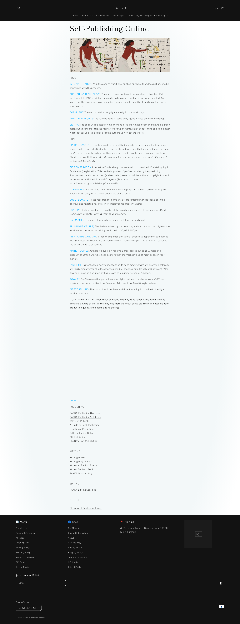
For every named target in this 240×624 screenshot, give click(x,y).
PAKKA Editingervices (83, 489)
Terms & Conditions (25, 557)
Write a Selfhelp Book (82, 469)
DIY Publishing (78, 437)
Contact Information (25, 533)
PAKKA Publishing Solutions (85, 417)
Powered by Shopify (37, 617)
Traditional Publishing (82, 429)
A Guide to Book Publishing (85, 425)
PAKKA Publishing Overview (85, 413)
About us (20, 538)
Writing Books (77, 457)
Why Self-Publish (79, 421)
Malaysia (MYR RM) (27, 608)
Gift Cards (21, 562)
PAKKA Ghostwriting (81, 473)
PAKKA (25, 617)
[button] (19, 8)
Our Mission (21, 528)
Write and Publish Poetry (83, 465)
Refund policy (22, 542)
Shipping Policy (23, 552)
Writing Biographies (81, 461)
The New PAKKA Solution (83, 441)
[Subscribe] (63, 583)
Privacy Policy (22, 547)
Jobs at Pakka (22, 567)
